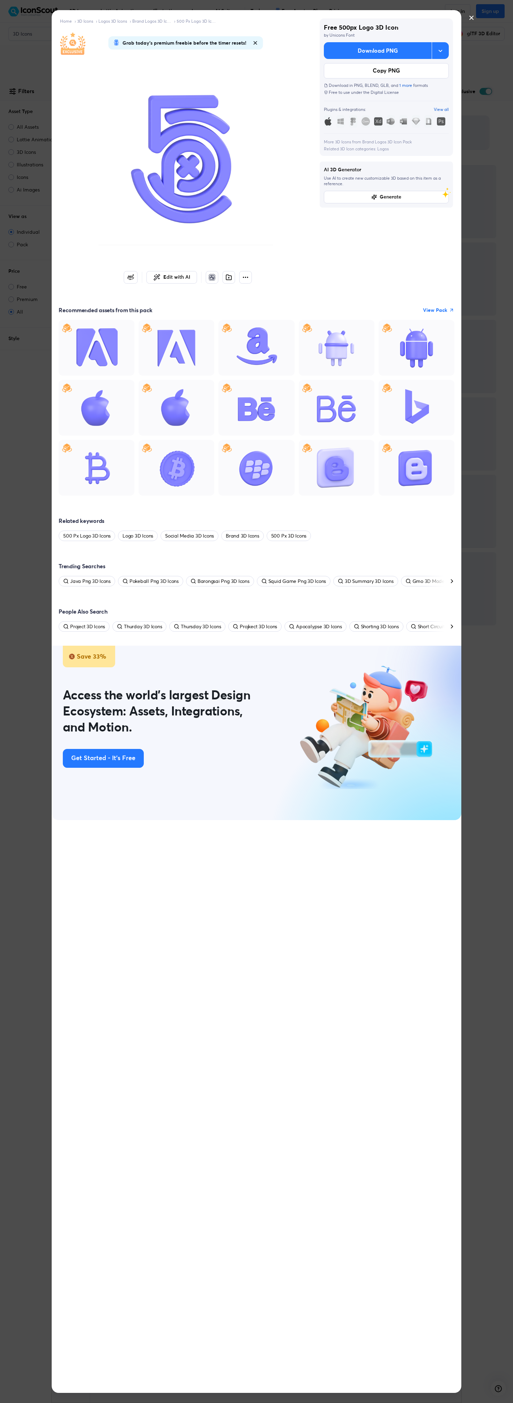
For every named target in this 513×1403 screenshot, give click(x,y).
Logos (383, 148)
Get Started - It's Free (103, 758)
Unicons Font (342, 35)
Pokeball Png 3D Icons (154, 581)
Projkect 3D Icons (258, 626)
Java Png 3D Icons (90, 581)
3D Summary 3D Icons (369, 581)
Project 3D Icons (87, 626)
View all (441, 109)
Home (66, 21)
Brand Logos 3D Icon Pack (151, 21)
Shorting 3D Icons (380, 626)
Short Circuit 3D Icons (441, 626)
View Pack (435, 310)
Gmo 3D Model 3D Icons (439, 581)
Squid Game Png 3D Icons (297, 581)
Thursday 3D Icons (201, 626)
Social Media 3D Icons (189, 536)
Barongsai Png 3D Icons (224, 581)
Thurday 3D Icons (143, 626)
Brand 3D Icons (242, 536)
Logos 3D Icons (112, 21)
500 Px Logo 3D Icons (196, 21)
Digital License (385, 92)
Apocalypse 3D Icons (319, 626)
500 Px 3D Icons (288, 536)
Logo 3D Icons (137, 536)
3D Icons (85, 21)
